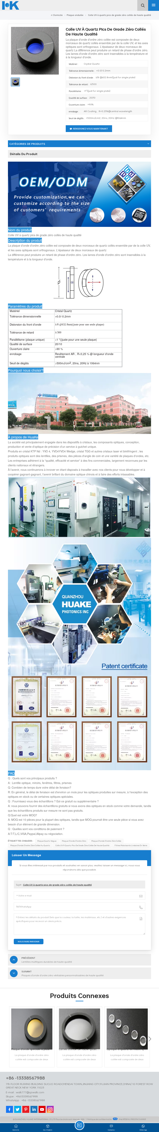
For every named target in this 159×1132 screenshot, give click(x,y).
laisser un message (79, 1125)
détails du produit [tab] (23, 154)
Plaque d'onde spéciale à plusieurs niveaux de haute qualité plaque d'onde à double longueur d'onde (32, 1049)
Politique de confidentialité (99, 1119)
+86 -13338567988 (25, 1078)
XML (83, 1119)
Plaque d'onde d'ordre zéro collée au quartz (30, 845)
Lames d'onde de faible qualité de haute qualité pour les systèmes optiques (80, 1049)
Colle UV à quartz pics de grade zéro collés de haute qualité (82, 845)
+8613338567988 (27, 1096)
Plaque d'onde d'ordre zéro (74, 841)
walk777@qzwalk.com (30, 1092)
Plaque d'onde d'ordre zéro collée (106, 841)
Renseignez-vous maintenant (90, 128)
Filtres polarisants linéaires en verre (131, 845)
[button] (150, 1038)
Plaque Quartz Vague (46, 841)
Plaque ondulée (75, 15)
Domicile (58, 15)
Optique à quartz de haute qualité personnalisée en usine (128, 1049)
